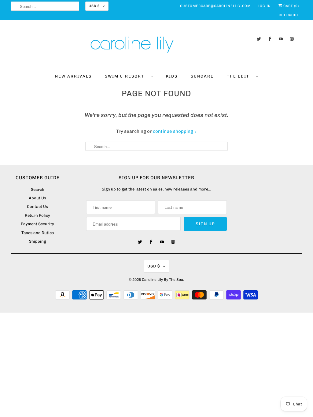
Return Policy (37, 215)
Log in (264, 6)
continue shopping (173, 131)
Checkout (289, 15)
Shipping (37, 241)
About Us (37, 198)
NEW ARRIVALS (73, 76)
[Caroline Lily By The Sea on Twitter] (259, 39)
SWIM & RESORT (126, 76)
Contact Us (37, 206)
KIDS (172, 76)
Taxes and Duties (37, 232)
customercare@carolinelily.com (215, 6)
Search (37, 189)
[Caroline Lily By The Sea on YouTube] (281, 39)
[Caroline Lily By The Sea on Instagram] (292, 39)
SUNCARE (202, 76)
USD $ (94, 6)
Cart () (290, 6)
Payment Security (37, 224)
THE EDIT (239, 76)
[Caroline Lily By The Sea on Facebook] (270, 39)
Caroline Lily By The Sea (162, 279)
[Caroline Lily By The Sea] (156, 46)
